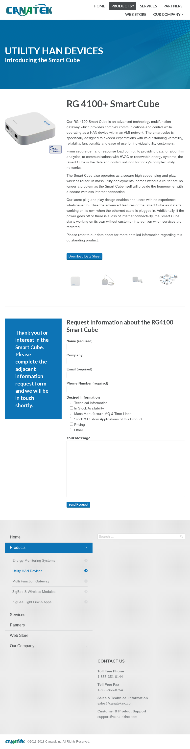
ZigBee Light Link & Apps (31, 602)
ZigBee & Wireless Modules (33, 592)
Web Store (135, 14)
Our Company (167, 14)
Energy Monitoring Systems (33, 560)
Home (99, 6)
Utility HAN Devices (27, 571)
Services (148, 6)
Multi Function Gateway (30, 581)
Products (122, 6)
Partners (173, 6)
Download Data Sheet (84, 256)
